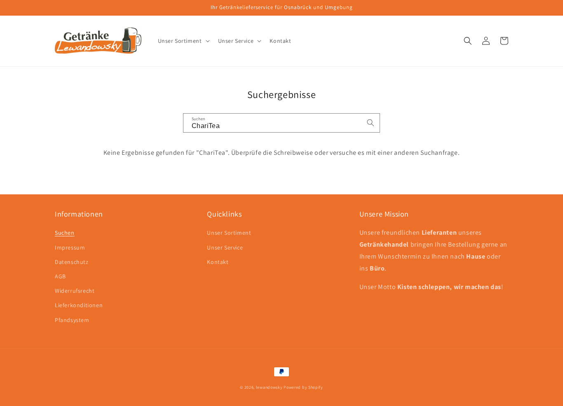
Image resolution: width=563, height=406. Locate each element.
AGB (60, 276)
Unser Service (225, 247)
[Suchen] (370, 123)
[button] (183, 40)
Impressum (70, 247)
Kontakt (217, 262)
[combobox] (281, 123)
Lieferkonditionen (79, 305)
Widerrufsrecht (74, 290)
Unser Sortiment (229, 232)
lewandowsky (269, 387)
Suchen (65, 232)
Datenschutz (72, 262)
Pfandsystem (72, 320)
